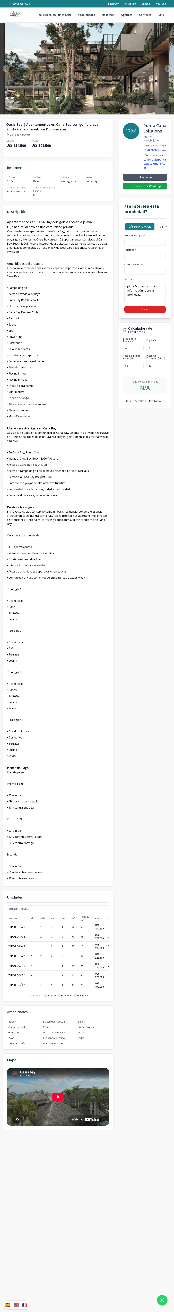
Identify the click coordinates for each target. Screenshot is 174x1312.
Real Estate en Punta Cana (54, 15)
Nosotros (108, 15)
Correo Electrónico (135, 264)
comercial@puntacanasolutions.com (154, 164)
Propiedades (86, 15)
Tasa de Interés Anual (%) (131, 357)
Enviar (145, 309)
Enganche (151, 340)
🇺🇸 (16, 1305)
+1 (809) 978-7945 (154, 150)
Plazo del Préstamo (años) (155, 357)
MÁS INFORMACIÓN (139, 226)
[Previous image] (6, 68)
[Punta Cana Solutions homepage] (12, 15)
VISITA (163, 226)
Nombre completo (135, 235)
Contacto (145, 15)
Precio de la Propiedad (129, 340)
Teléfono (130, 249)
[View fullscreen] (167, 108)
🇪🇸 (7, 1305)
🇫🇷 (24, 1305)
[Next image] (167, 68)
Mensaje (129, 279)
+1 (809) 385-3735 (20, 3)
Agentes (126, 15)
